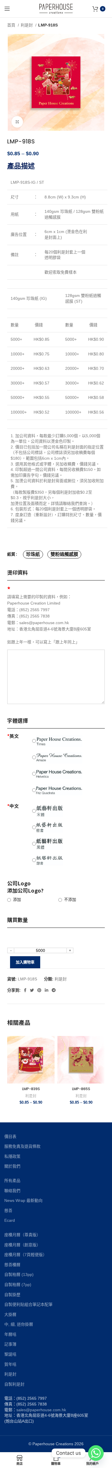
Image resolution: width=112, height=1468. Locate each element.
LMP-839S (31, 1088)
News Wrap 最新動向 (23, 1200)
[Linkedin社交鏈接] (46, 990)
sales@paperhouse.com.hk (41, 1410)
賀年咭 (10, 1364)
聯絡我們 (12, 1190)
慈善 (8, 1210)
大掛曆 (10, 1314)
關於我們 (12, 1166)
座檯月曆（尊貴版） (22, 1234)
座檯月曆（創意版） (22, 1244)
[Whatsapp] (96, 1453)
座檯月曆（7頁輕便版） (25, 1254)
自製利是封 (14, 1384)
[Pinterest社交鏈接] (39, 990)
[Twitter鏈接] (32, 990)
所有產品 (12, 1180)
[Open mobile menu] (7, 8)
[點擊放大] (17, 122)
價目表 (10, 1136)
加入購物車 (25, 962)
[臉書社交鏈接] (25, 990)
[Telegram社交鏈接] (53, 990)
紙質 (11, 554)
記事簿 (10, 1344)
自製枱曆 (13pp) (19, 1274)
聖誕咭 (10, 1354)
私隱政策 (12, 1156)
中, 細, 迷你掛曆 (18, 1324)
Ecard (9, 1220)
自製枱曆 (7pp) (17, 1284)
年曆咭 (10, 1334)
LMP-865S (81, 1088)
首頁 (11, 25)
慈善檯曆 (12, 1264)
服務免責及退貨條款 (22, 1146)
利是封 (27, 25)
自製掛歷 (12, 1294)
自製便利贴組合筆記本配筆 (28, 1304)
